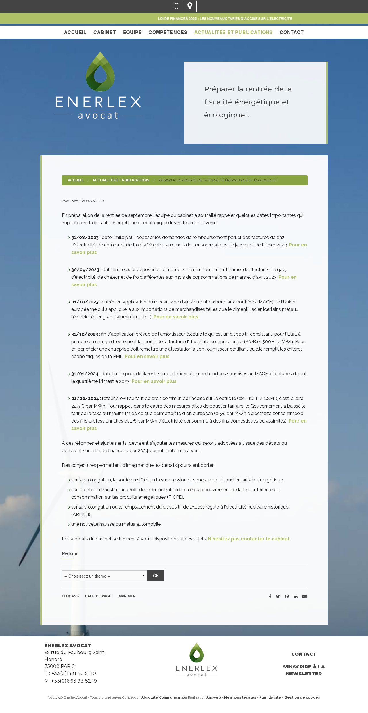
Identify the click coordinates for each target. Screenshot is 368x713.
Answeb (213, 697)
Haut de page (98, 596)
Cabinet (104, 32)
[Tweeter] (278, 596)
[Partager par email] (305, 596)
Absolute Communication (164, 697)
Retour (70, 553)
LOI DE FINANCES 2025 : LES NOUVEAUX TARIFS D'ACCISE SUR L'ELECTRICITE (216, 18)
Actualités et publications (233, 32)
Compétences (168, 32)
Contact (292, 32)
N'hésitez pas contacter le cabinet (249, 539)
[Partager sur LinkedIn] (295, 596)
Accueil (75, 32)
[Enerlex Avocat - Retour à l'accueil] (97, 84)
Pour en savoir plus (176, 317)
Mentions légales (240, 697)
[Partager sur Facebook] (270, 596)
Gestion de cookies (302, 697)
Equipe (132, 32)
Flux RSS (70, 596)
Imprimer (126, 596)
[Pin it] (287, 596)
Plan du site (270, 697)
